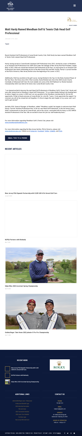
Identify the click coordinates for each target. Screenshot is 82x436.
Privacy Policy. (38, 433)
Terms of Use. (29, 433)
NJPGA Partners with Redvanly (19, 375)
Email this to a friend (17, 138)
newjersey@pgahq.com (60, 409)
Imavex (59, 433)
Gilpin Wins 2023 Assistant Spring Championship (25, 381)
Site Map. (45, 433)
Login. (50, 433)
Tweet (7, 44)
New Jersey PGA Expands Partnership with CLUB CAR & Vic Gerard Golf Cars (24, 368)
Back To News (73, 25)
